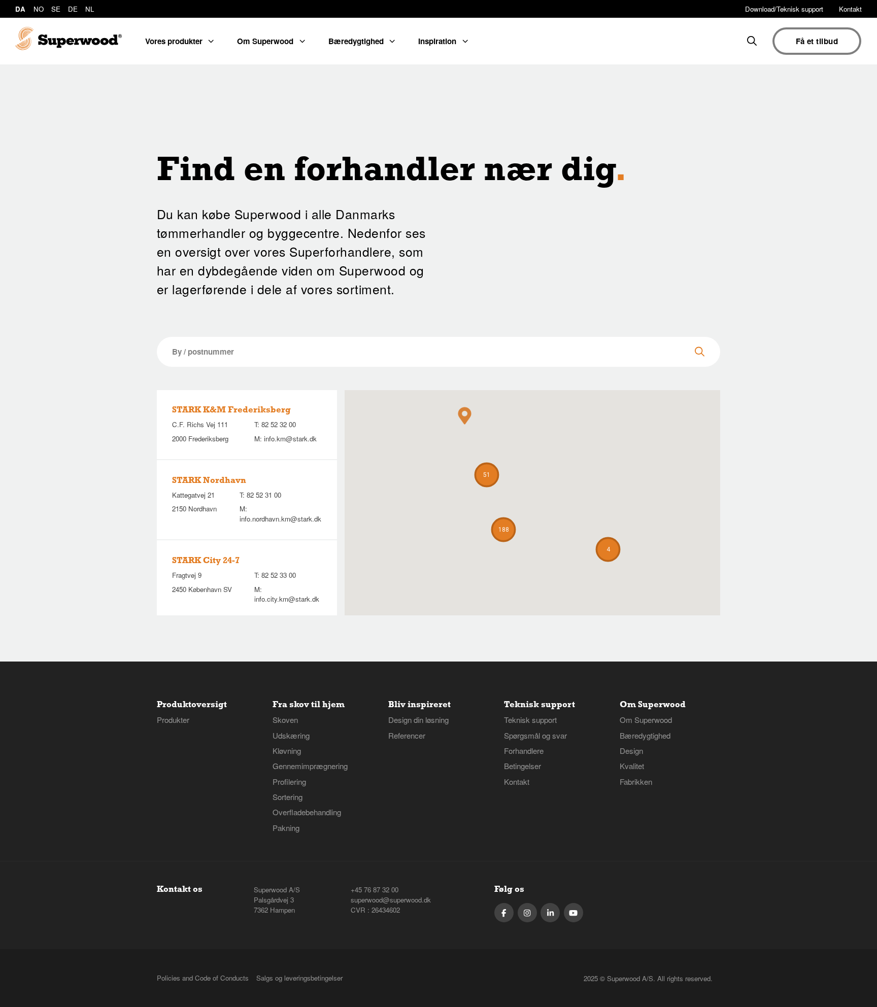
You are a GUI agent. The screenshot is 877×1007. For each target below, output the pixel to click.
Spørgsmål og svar (535, 735)
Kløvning (287, 750)
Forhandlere (524, 750)
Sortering (287, 796)
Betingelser (522, 765)
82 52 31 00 (264, 495)
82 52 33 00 (278, 575)
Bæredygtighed (645, 735)
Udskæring (291, 735)
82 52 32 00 (278, 424)
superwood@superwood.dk (391, 900)
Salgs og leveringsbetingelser (299, 978)
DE (73, 9)
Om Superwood (646, 719)
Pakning (286, 827)
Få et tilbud (817, 41)
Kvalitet (632, 765)
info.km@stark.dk (290, 438)
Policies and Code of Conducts (203, 978)
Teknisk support (530, 719)
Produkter (173, 719)
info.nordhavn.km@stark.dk (280, 519)
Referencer (406, 735)
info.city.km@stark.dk (286, 599)
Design (631, 750)
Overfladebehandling (307, 812)
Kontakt (850, 9)
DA (20, 9)
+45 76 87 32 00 (374, 889)
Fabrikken (636, 781)
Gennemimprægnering (310, 765)
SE (55, 9)
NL (89, 9)
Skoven (285, 719)
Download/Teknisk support (784, 9)
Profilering (289, 781)
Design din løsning (418, 719)
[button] (503, 529)
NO (38, 9)
